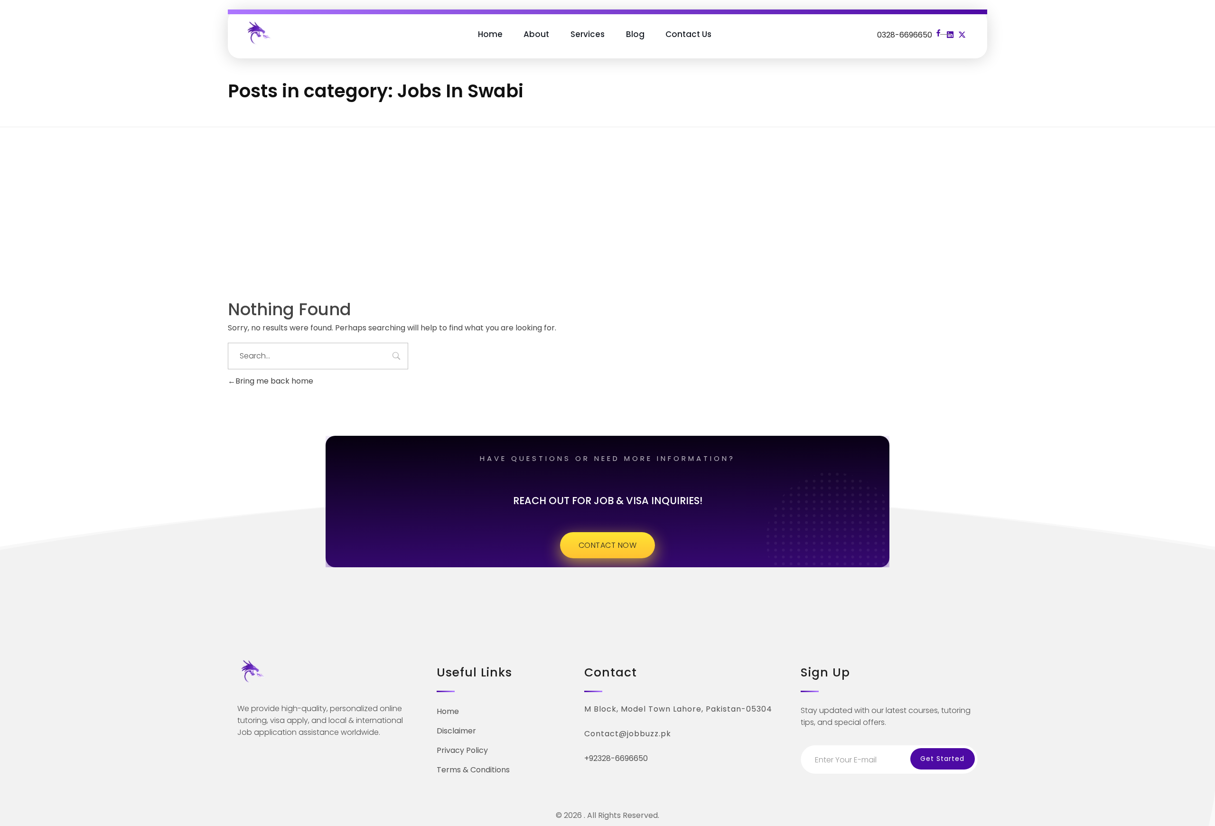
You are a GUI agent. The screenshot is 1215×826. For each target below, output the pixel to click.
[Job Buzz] (258, 32)
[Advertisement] (607, 199)
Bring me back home (274, 380)
